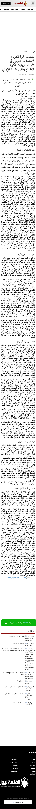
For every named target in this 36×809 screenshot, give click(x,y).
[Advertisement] (18, 30)
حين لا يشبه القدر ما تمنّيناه (18, 703)
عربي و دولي (14, 9)
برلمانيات (6, 9)
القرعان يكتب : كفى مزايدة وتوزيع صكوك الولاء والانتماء (13, 673)
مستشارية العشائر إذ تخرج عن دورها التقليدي (14, 694)
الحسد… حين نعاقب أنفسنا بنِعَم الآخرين (15, 636)
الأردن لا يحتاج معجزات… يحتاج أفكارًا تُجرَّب (14, 687)
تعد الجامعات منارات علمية (18, 644)
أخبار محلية (30, 9)
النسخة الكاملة (6, 3)
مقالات (26, 51)
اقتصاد (23, 9)
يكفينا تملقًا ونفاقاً (21, 681)
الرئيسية (32, 51)
